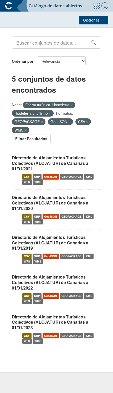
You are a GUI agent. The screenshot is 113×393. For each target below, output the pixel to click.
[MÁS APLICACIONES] (96, 5)
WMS (37, 182)
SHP (37, 177)
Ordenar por (22, 61)
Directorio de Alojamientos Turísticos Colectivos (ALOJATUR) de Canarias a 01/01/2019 (50, 242)
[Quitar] (71, 105)
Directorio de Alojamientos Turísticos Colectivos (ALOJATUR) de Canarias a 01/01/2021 (50, 163)
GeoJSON (50, 177)
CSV (27, 177)
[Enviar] (94, 42)
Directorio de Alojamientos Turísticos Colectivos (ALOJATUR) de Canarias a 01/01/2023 (50, 322)
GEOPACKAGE (71, 177)
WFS (27, 182)
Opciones (92, 20)
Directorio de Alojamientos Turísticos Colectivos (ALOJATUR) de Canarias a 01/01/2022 (50, 282)
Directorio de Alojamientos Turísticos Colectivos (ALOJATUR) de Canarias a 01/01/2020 (50, 202)
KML (89, 177)
